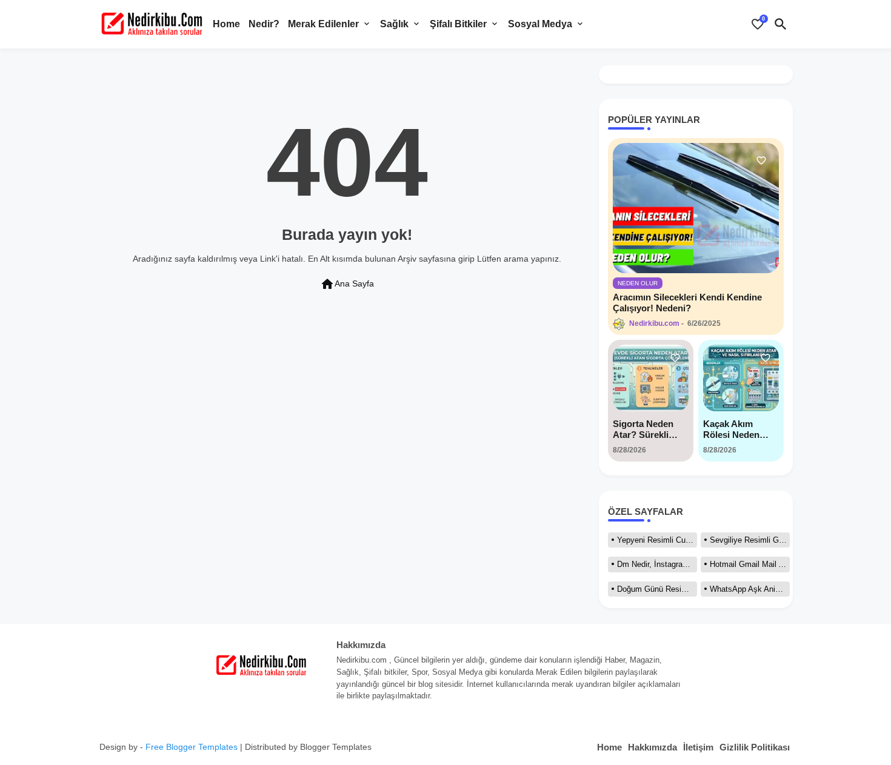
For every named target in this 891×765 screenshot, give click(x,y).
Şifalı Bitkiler (458, 24)
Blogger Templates (336, 747)
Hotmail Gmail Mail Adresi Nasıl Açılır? (750, 564)
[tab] (226, 24)
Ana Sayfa (347, 284)
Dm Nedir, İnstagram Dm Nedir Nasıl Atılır (657, 564)
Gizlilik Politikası (754, 747)
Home (226, 24)
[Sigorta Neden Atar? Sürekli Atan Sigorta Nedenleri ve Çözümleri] (651, 378)
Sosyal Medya (540, 24)
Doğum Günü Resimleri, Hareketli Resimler (657, 589)
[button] (781, 24)
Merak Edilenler (323, 24)
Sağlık (394, 24)
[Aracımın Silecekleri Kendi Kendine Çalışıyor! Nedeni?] (696, 208)
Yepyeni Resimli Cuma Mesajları (657, 540)
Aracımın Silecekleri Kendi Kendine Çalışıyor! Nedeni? (687, 302)
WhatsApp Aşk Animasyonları (750, 589)
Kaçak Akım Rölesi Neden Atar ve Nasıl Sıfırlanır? (731, 429)
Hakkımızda (652, 747)
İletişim (698, 747)
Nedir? (264, 24)
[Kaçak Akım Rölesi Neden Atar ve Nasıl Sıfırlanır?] (741, 378)
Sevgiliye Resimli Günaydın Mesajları (750, 540)
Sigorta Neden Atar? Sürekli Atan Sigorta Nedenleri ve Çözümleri (643, 429)
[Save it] (761, 160)
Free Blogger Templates (191, 747)
